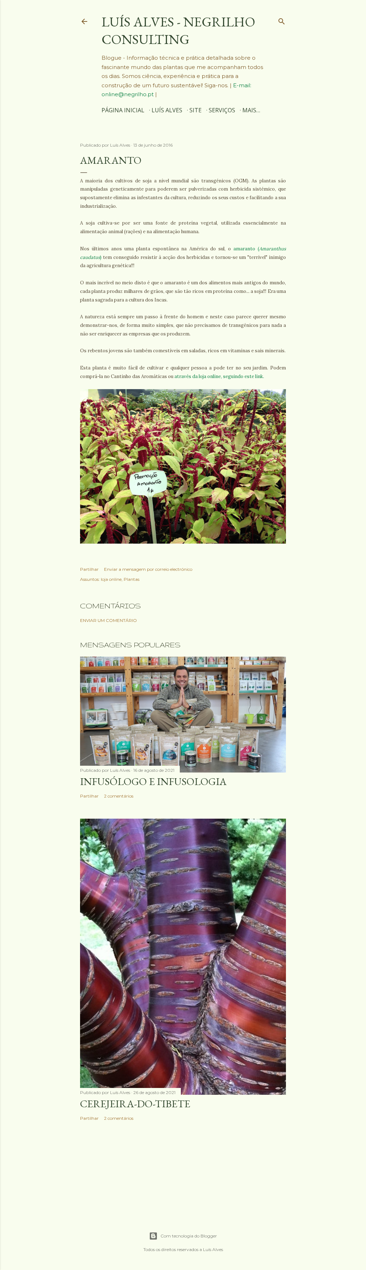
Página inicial (123, 110)
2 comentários (118, 796)
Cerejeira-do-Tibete (135, 1103)
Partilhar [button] (89, 569)
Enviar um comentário (108, 620)
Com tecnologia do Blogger (188, 1236)
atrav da (219, 376)
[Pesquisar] (281, 19)
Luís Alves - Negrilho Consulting (178, 30)
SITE (195, 110)
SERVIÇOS (222, 110)
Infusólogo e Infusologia (153, 781)
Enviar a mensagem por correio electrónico (148, 569)
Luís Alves (167, 110)
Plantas (131, 579)
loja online (111, 579)
